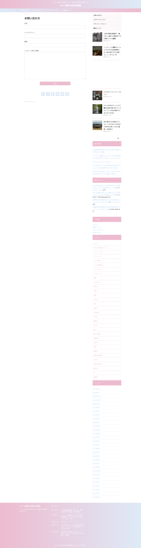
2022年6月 (96, 448)
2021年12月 (96, 471)
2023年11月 (96, 400)
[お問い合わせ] (57, 94)
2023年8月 (96, 407)
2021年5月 (96, 493)
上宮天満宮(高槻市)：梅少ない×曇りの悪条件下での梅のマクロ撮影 (112, 36)
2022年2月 (96, 463)
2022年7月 (96, 445)
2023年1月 (96, 426)
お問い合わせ (25, 10)
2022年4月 (96, 456)
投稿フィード (97, 227)
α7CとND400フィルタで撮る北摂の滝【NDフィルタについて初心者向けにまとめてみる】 (107, 166)
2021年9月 (96, 478)
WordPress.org (97, 232)
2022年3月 (96, 460)
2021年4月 (96, 497)
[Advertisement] (107, 75)
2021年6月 (96, 489)
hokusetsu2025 (98, 190)
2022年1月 (96, 467)
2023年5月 (96, 415)
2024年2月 (96, 392)
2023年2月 (96, 422)
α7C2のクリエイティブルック (102, 162)
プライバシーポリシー (53, 10)
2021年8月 (96, 482)
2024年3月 (96, 389)
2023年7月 (96, 411)
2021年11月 (96, 474)
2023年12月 (96, 396)
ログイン (95, 224)
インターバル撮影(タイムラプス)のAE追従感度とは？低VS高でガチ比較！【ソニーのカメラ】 (107, 157)
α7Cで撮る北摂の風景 (70, 5)
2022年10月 (96, 433)
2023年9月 (96, 404)
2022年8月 (96, 441)
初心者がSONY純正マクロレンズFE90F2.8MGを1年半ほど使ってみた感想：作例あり (106, 172)
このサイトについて (38, 10)
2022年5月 (96, 452)
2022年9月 (96, 437)
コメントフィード (98, 230)
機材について (67, 10)
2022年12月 (96, 430)
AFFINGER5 (83, 545)
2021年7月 (96, 486)
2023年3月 (96, 418)
